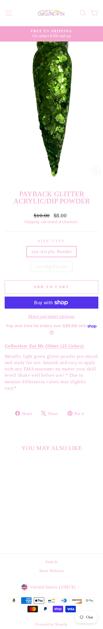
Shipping (31, 222)
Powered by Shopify (51, 624)
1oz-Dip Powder (51, 266)
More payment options (51, 316)
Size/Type (51, 241)
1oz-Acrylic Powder (51, 251)
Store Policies (51, 570)
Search (51, 561)
